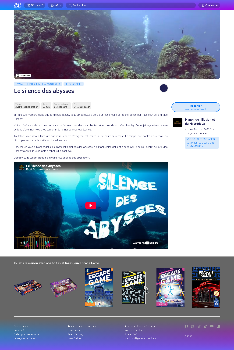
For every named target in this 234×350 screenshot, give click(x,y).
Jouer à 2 (19, 330)
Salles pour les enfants (26, 334)
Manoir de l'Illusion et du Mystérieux (38, 84)
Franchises (74, 330)
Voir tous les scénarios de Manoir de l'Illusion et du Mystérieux (201, 143)
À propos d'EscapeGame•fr (139, 326)
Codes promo (21, 326)
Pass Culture (75, 338)
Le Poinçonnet (73, 84)
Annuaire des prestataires (82, 326)
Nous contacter (133, 330)
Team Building (75, 334)
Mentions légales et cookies (140, 338)
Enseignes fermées (24, 338)
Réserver (195, 107)
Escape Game (17, 5)
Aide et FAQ (131, 334)
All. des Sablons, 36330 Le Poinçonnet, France (199, 131)
